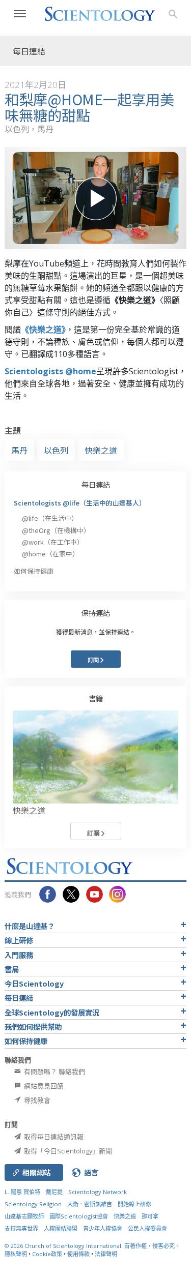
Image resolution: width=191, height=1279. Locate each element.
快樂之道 (101, 450)
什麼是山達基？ (29, 925)
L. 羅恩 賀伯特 (22, 1192)
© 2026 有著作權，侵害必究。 (92, 1246)
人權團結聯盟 (60, 1228)
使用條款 (78, 1254)
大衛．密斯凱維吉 (89, 1204)
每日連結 (95, 484)
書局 (12, 969)
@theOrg (56, 530)
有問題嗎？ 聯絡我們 (53, 1071)
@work (53, 542)
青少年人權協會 (102, 1228)
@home (50, 553)
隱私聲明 (16, 1254)
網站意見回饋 (43, 1085)
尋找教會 (36, 1100)
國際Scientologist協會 (78, 1216)
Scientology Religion (33, 1204)
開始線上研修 (134, 1204)
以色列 (56, 450)
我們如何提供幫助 (33, 1026)
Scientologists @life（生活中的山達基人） (80, 503)
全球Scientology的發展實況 (52, 1012)
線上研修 (19, 940)
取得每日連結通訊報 (53, 1136)
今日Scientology (34, 983)
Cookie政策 (47, 1254)
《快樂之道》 (43, 329)
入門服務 (19, 954)
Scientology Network (97, 1192)
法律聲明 (106, 1254)
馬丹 (19, 450)
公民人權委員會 (147, 1228)
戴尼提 (54, 1192)
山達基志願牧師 (24, 1216)
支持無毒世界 (21, 1228)
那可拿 (150, 1216)
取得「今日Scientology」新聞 (67, 1150)
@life (50, 518)
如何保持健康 (33, 571)
